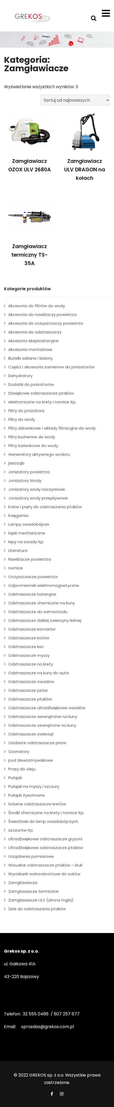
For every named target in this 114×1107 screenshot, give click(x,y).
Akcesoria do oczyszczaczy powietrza (45, 323)
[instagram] (62, 1094)
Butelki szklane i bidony (30, 358)
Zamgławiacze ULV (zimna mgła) (40, 900)
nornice (15, 568)
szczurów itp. (21, 830)
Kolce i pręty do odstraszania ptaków (45, 507)
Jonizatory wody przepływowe (38, 498)
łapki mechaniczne (26, 533)
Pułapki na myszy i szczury (33, 786)
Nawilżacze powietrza (29, 559)
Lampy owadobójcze (28, 524)
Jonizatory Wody (24, 480)
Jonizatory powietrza (29, 472)
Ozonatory (18, 751)
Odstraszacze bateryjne (32, 594)
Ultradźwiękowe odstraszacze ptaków (45, 847)
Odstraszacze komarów (31, 629)
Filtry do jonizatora (26, 410)
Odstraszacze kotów (28, 638)
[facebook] (52, 1094)
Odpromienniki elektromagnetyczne (43, 585)
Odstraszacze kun (26, 646)
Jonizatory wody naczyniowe (36, 489)
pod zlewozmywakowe (30, 760)
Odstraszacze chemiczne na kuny (41, 603)
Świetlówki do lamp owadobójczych (43, 821)
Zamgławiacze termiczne (33, 891)
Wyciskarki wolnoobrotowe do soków (44, 874)
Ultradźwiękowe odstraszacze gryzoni (45, 839)
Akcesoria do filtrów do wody (36, 306)
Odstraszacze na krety (30, 664)
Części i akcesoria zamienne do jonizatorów (51, 367)
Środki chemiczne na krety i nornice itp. (46, 812)
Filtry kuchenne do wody (31, 437)
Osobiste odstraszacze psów (37, 743)
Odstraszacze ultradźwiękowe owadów (46, 708)
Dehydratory (20, 375)
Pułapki (15, 777)
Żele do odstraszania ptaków (37, 909)
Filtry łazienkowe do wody (33, 445)
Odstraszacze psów (28, 690)
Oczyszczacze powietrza (33, 576)
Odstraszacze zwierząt (31, 734)
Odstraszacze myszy (29, 655)
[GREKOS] (32, 17)
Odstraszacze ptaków (30, 699)
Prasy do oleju (22, 769)
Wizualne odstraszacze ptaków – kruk (45, 865)
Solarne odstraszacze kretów (37, 804)
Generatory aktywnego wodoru (39, 454)
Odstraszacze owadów (31, 681)
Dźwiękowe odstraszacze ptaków (41, 393)
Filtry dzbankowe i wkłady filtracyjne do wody (52, 428)
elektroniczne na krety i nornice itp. (42, 402)
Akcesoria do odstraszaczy (35, 332)
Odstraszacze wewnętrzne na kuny (42, 716)
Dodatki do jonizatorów (31, 384)
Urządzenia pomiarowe (31, 856)
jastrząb (16, 463)
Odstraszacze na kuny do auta (38, 673)
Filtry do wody (21, 419)
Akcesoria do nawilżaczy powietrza (42, 314)
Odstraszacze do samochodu (37, 611)
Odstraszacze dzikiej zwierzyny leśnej (44, 620)
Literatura (17, 550)
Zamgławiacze (22, 882)
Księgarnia (18, 515)
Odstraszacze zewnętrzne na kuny (42, 725)
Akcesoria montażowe (30, 349)
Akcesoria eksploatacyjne (33, 340)
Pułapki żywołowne (26, 795)
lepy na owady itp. (26, 541)
